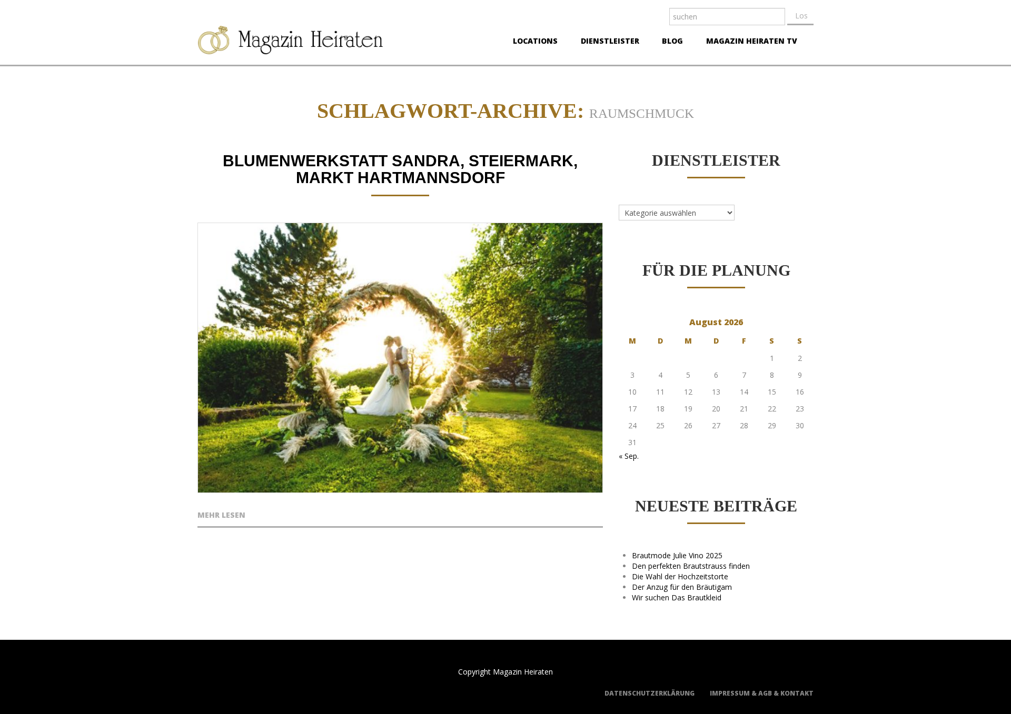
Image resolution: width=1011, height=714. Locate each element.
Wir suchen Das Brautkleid (676, 597)
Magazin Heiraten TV (748, 42)
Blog (669, 42)
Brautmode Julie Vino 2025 (677, 555)
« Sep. (629, 456)
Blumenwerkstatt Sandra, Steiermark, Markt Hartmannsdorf (400, 169)
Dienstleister (606, 42)
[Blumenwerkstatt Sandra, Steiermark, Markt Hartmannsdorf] (400, 357)
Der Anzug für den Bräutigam (682, 587)
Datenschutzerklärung (649, 693)
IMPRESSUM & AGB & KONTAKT (762, 693)
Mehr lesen (221, 515)
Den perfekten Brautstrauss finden (691, 566)
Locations (532, 42)
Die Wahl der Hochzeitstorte (680, 576)
